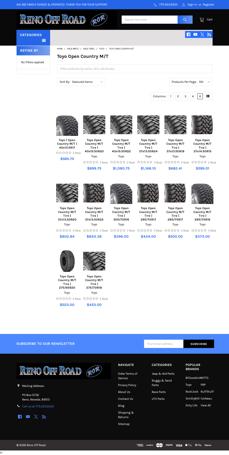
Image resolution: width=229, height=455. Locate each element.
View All (206, 405)
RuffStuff (207, 391)
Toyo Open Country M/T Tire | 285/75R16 (202, 213)
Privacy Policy (127, 385)
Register (208, 4)
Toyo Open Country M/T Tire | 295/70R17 (148, 213)
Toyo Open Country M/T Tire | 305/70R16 (121, 213)
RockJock (192, 391)
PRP (203, 385)
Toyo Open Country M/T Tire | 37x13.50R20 (67, 213)
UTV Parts (158, 399)
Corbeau (206, 398)
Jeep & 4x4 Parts (163, 374)
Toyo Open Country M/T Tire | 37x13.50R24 (148, 145)
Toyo (189, 385)
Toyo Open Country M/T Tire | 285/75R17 (175, 213)
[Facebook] (188, 34)
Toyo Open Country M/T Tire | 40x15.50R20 (94, 145)
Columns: (159, 96)
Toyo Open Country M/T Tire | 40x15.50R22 (121, 145)
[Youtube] (195, 34)
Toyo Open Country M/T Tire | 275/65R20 (67, 282)
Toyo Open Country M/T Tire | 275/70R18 (94, 282)
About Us (124, 392)
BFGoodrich (193, 378)
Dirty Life (191, 405)
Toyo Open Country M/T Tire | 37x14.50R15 (202, 145)
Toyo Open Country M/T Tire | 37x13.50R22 (94, 213)
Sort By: (65, 82)
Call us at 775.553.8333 (38, 406)
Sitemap (124, 424)
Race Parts (159, 392)
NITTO (204, 378)
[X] (202, 34)
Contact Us (125, 399)
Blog (121, 406)
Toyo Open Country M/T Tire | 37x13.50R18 (175, 145)
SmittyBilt (193, 398)
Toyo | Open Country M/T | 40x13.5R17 (67, 143)
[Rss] (209, 34)
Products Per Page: (184, 82)
